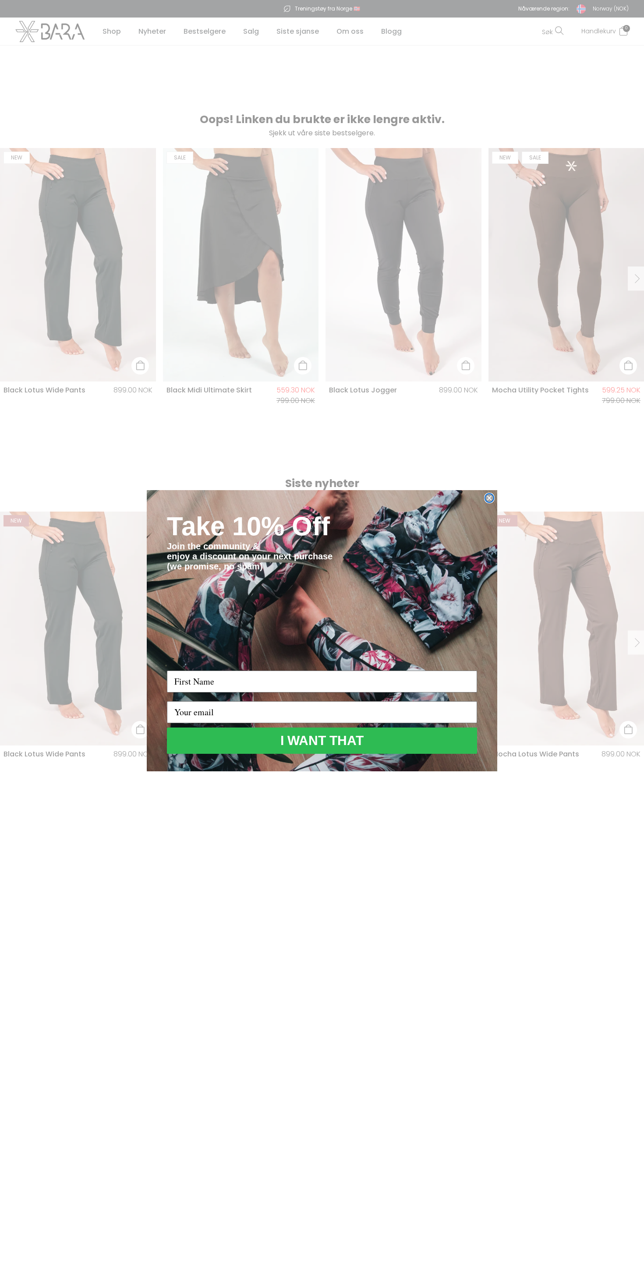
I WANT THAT (322, 740)
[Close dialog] (489, 498)
